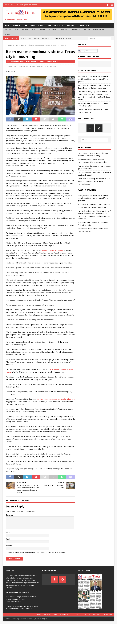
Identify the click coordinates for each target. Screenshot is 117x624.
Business (42, 30)
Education (52, 30)
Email (8, 539)
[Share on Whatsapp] (62, 119)
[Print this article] (53, 119)
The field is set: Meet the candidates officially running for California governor (93, 79)
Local (17, 30)
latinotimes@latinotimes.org (26, 5)
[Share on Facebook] (10, 119)
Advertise (16, 25)
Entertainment (98, 30)
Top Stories (76, 30)
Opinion (7, 34)
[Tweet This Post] (18, 119)
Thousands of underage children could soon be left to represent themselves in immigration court (94, 181)
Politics (25, 30)
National (8, 30)
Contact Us (58, 25)
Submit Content (36, 25)
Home (7, 25)
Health (33, 30)
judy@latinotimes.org (13, 602)
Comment (9, 515)
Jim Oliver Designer (41, 619)
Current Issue (83, 25)
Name (8, 532)
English (84, 50)
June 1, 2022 (13, 66)
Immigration (64, 30)
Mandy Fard (82, 76)
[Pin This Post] (36, 119)
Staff (49, 25)
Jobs (25, 25)
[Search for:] (99, 38)
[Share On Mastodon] (70, 119)
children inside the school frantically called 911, (56, 399)
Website (9, 546)
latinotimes (24, 66)
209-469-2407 (8, 5)
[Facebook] (108, 5)
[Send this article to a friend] (44, 119)
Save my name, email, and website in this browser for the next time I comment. (37, 552)
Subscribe (70, 25)
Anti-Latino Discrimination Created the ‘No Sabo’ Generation (94, 97)
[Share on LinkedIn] (27, 119)
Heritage (87, 30)
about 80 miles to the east (53, 250)
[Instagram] (112, 5)
